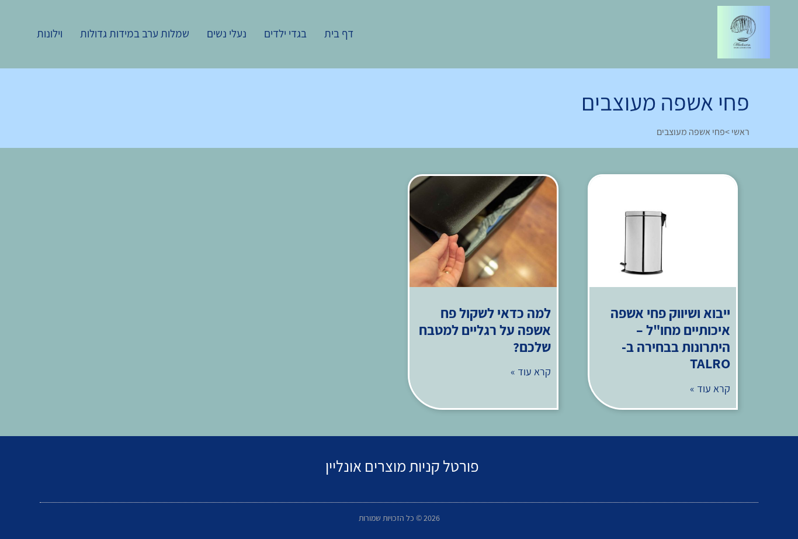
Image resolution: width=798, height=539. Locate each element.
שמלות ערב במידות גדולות (134, 33)
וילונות (50, 33)
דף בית (338, 33)
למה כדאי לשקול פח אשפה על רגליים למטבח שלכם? (485, 329)
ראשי (740, 132)
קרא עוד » (710, 388)
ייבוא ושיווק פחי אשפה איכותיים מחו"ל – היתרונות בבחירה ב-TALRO (670, 337)
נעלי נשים (227, 33)
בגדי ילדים (285, 33)
